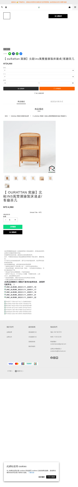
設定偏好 (42, 477)
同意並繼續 (51, 477)
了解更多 (31, 472)
